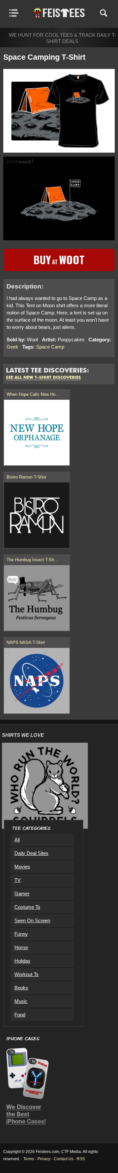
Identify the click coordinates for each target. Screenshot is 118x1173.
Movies (22, 866)
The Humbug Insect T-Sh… (32, 559)
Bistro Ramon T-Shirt (26, 477)
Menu (15, 12)
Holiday (22, 961)
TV (17, 880)
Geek (12, 347)
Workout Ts (26, 974)
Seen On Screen (32, 920)
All (17, 839)
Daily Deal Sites (31, 853)
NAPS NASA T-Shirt (26, 642)
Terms (28, 1159)
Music (21, 1001)
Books (21, 988)
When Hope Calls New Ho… (33, 394)
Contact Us (63, 1159)
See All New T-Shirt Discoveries (43, 377)
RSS (81, 1159)
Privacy (43, 1159)
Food (19, 1014)
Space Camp (50, 347)
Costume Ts (27, 907)
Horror (21, 947)
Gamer (22, 893)
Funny (21, 934)
